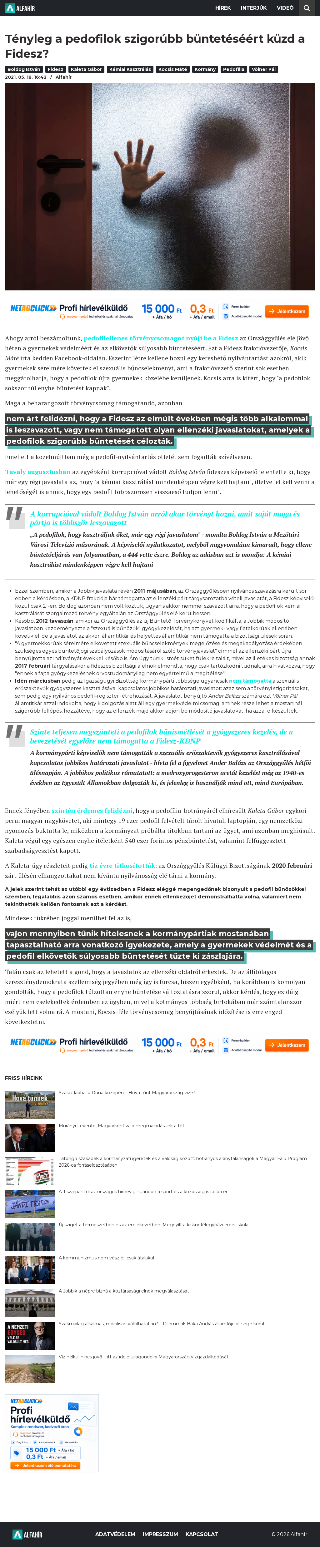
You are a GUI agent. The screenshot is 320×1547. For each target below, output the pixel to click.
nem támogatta (250, 681)
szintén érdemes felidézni (92, 810)
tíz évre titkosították (122, 865)
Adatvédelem (115, 1534)
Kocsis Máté (172, 69)
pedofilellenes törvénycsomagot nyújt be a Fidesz (161, 338)
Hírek (223, 8)
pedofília (233, 69)
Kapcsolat (202, 1534)
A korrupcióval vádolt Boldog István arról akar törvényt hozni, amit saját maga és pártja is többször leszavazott (165, 518)
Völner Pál (264, 69)
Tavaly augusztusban (38, 471)
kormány (205, 69)
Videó (285, 8)
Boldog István (24, 69)
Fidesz (55, 69)
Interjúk (254, 8)
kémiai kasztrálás (130, 69)
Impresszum (160, 1534)
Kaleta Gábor (86, 69)
